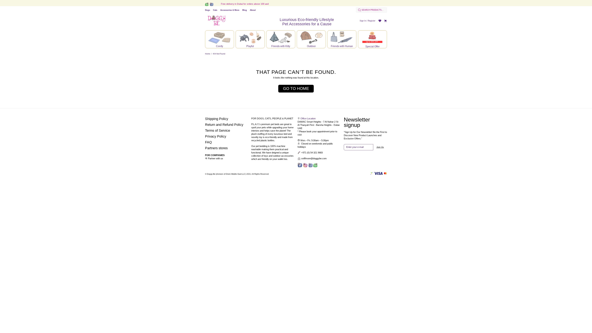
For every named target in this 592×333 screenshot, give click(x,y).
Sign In (363, 21)
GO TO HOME (296, 88)
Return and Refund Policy (224, 125)
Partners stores (216, 148)
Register (371, 21)
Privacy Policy (215, 136)
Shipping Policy (216, 119)
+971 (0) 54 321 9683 (312, 152)
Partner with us (215, 158)
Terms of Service (217, 130)
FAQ (208, 142)
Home (207, 54)
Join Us (380, 147)
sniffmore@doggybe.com (314, 158)
